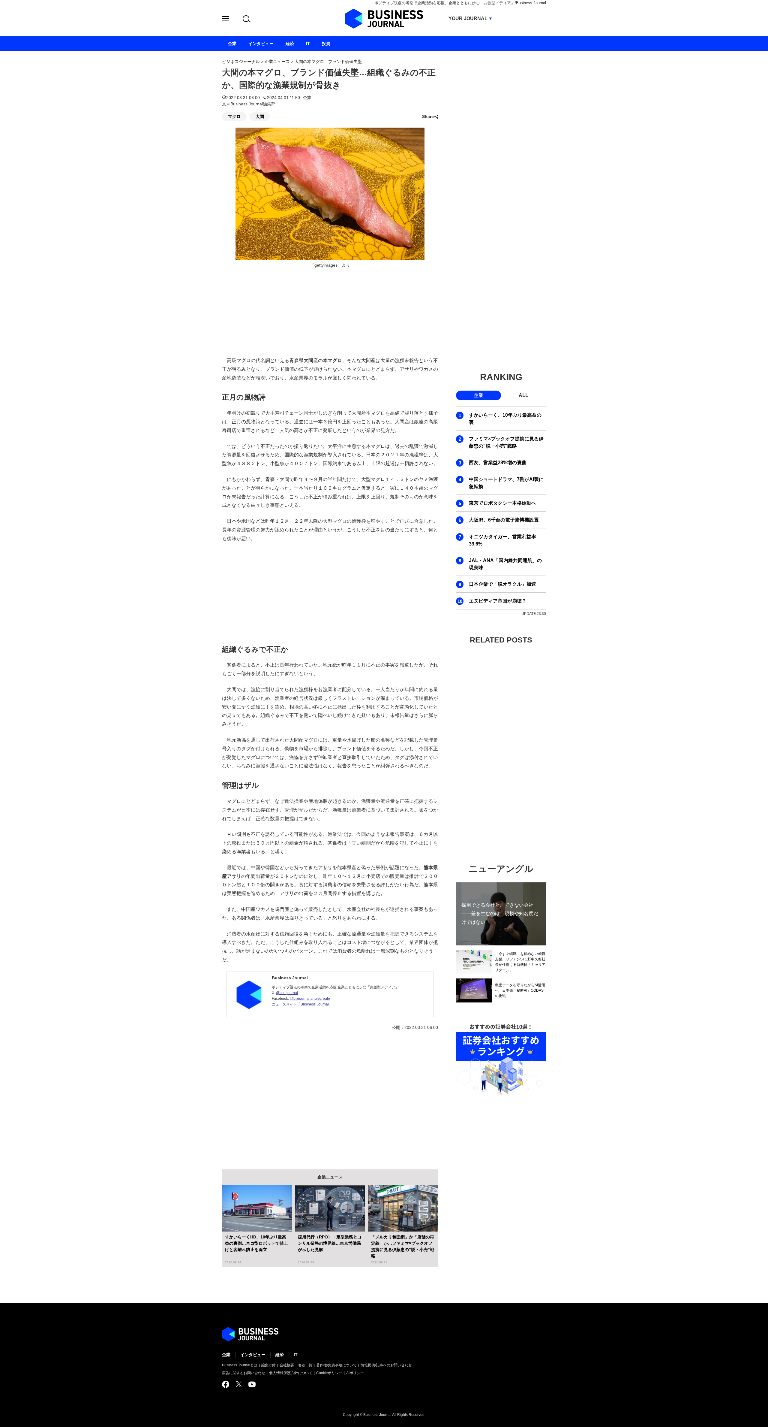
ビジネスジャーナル (241, 61)
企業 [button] (478, 395)
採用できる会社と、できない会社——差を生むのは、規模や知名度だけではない (499, 913)
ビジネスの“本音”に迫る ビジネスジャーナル (250, 1334)
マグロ (234, 116)
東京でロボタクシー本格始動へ (502, 503)
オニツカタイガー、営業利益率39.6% (502, 540)
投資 (326, 43)
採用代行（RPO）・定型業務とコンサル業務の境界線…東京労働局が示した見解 (330, 1243)
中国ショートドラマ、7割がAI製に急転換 (506, 483)
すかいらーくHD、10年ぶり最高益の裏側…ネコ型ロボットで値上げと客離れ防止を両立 (256, 1243)
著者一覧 (305, 1365)
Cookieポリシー (329, 1373)
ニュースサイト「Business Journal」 (302, 1004)
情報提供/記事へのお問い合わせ (386, 1365)
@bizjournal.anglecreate (310, 998)
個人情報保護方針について (290, 1373)
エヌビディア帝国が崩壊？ (497, 600)
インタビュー (253, 1354)
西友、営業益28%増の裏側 (497, 462)
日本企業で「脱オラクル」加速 (502, 584)
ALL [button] (523, 395)
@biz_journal (287, 993)
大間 (260, 116)
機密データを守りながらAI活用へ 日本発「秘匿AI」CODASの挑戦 (520, 990)
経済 (279, 1354)
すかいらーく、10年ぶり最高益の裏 (505, 419)
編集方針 (268, 1365)
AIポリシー (355, 1373)
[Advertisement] (330, 592)
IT (296, 1354)
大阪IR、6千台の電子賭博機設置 (504, 519)
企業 (307, 97)
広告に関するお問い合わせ (243, 1373)
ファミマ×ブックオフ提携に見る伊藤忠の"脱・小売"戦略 (506, 442)
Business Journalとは (239, 1365)
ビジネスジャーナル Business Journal (384, 19)
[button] (225, 19)
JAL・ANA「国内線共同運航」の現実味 (505, 564)
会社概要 (287, 1365)
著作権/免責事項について (336, 1365)
